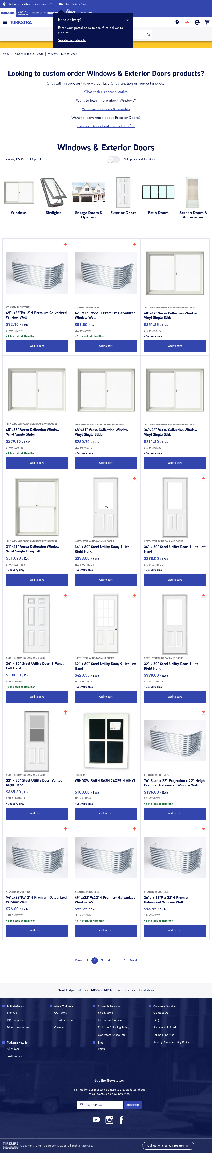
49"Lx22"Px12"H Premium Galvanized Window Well (36, 315)
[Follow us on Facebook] (122, 1123)
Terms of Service (163, 1035)
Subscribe (132, 1105)
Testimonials (14, 1056)
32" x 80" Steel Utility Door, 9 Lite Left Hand (105, 666)
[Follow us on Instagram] (109, 1123)
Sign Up (12, 1013)
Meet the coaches (18, 1027)
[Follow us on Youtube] (97, 1123)
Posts (101, 1049)
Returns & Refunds (165, 1027)
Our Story (60, 1013)
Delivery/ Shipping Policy (113, 1027)
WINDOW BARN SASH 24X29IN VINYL (105, 780)
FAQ (156, 1020)
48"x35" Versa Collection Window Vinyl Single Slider (32, 432)
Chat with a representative (106, 92)
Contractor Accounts (111, 1035)
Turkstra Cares (63, 1020)
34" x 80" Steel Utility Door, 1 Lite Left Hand (175, 549)
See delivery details (72, 40)
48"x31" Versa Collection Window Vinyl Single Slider (101, 432)
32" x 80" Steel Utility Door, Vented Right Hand (34, 783)
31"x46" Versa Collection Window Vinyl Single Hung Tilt (32, 549)
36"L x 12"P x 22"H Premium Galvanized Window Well (167, 900)
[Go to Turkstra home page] (8, 12)
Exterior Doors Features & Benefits (106, 126)
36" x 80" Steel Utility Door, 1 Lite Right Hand (102, 549)
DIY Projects (15, 1020)
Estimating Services (110, 1020)
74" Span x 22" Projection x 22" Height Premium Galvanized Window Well (175, 783)
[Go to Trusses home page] (23, 12)
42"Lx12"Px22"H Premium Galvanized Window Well (105, 315)
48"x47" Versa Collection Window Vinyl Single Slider (170, 315)
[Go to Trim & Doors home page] (39, 12)
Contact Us (160, 1013)
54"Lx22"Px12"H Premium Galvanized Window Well (36, 899)
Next (133, 960)
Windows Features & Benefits (106, 109)
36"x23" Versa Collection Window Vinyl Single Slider (170, 432)
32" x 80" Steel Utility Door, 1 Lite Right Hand (171, 666)
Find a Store (105, 1013)
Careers (59, 1027)
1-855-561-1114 (101, 990)
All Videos (13, 1049)
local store (146, 990)
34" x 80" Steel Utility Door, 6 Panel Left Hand (35, 666)
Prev (78, 960)
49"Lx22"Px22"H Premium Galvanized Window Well (105, 900)
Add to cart (37, 346)
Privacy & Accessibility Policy (171, 1042)
